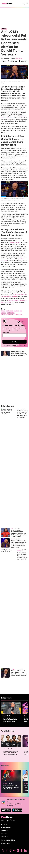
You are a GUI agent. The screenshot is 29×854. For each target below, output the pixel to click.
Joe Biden (3, 312)
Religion (4, 28)
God (21, 310)
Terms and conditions (8, 840)
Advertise (4, 834)
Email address (8, 332)
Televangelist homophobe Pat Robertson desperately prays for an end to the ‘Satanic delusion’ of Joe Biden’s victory (18, 544)
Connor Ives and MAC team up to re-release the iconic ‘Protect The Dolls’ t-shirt (10, 752)
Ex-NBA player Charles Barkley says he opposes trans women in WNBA (10, 719)
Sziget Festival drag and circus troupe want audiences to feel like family (11, 787)
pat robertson (10, 312)
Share (4, 61)
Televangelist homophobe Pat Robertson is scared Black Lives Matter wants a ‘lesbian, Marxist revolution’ (19, 673)
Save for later (13, 61)
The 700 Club (19, 314)
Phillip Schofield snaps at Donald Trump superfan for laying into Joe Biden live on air (22, 556)
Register (14, 342)
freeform (16, 310)
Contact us (4, 830)
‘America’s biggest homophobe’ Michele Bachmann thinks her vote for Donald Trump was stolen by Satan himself (19, 533)
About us (4, 824)
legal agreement (15, 242)
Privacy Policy (22, 345)
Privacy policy (5, 843)
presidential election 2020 (8, 314)
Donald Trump (9, 310)
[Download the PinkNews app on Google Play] (17, 810)
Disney (3, 310)
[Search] (24, 3)
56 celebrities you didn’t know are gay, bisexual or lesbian (19, 354)
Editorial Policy (6, 827)
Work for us (5, 837)
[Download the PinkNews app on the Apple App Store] (6, 810)
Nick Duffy (19, 58)
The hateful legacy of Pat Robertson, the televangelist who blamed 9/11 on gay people (22, 414)
